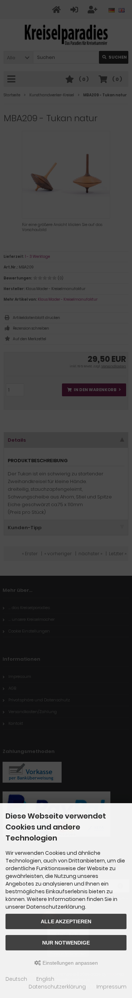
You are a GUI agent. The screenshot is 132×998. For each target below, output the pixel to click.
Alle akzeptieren (66, 921)
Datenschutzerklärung (57, 986)
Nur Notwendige (66, 943)
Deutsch (16, 979)
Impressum (111, 986)
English (45, 979)
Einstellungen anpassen (69, 963)
